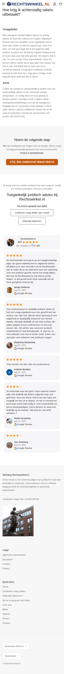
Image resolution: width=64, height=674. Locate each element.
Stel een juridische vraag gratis (32, 162)
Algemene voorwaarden (14, 555)
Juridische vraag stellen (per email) (32, 212)
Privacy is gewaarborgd (31, 153)
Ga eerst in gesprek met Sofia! (32, 206)
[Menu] (3, 3)
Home (5, 586)
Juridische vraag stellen (14, 591)
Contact (6, 623)
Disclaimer (7, 559)
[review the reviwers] (15, 293)
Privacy (6, 568)
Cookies (6, 564)
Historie (6, 614)
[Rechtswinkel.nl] (28, 4)
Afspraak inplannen (32, 221)
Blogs (5, 609)
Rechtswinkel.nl (14, 663)
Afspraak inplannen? (12, 596)
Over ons (6, 605)
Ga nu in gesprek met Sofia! (16, 600)
